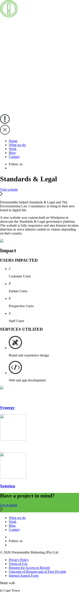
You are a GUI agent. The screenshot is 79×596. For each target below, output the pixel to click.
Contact (14, 157)
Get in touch (8, 505)
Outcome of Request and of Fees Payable (37, 571)
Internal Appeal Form (23, 575)
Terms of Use (18, 564)
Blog (12, 153)
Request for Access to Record (29, 568)
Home (13, 141)
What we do (17, 145)
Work (12, 149)
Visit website (9, 189)
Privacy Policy (19, 560)
